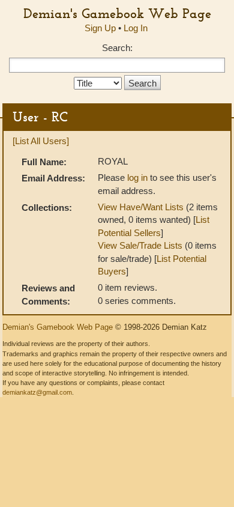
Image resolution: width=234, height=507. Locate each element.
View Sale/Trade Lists (140, 245)
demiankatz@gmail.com (37, 392)
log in (137, 177)
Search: (117, 48)
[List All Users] (41, 141)
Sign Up (100, 28)
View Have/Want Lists (141, 207)
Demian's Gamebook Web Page (117, 13)
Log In (136, 28)
